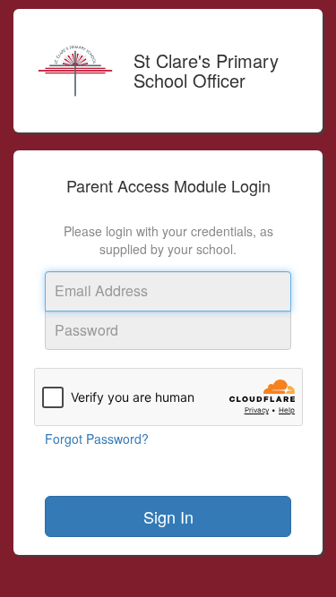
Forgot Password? (97, 439)
